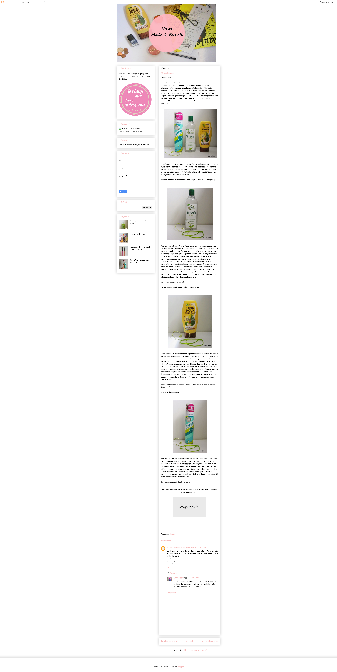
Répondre (171, 568)
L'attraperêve (179, 578)
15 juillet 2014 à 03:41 (199, 547)
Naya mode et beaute (131, 131)
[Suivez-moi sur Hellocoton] (129, 129)
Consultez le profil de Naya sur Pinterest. (134, 145)
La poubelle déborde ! (138, 234)
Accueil (189, 641)
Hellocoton (142, 131)
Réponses (173, 573)
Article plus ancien (210, 641)
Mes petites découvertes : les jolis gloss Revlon (140, 248)
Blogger (181, 667)
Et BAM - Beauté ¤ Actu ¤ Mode (178, 547)
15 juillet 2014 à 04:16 (196, 578)
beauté (173, 534)
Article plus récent (169, 641)
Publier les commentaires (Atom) (195, 650)
